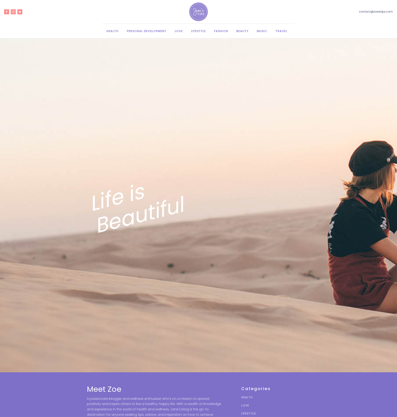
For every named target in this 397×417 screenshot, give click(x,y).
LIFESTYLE (248, 413)
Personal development (146, 31)
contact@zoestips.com (376, 12)
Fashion (221, 31)
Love (179, 31)
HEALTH (247, 397)
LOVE (245, 405)
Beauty (242, 31)
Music (262, 31)
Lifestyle (198, 31)
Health (112, 31)
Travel (281, 31)
